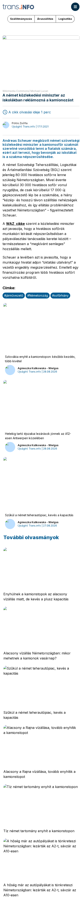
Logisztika (65, 18)
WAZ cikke (15, 224)
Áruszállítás (45, 18)
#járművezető (13, 295)
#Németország (37, 295)
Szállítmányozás (21, 18)
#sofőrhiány (60, 295)
